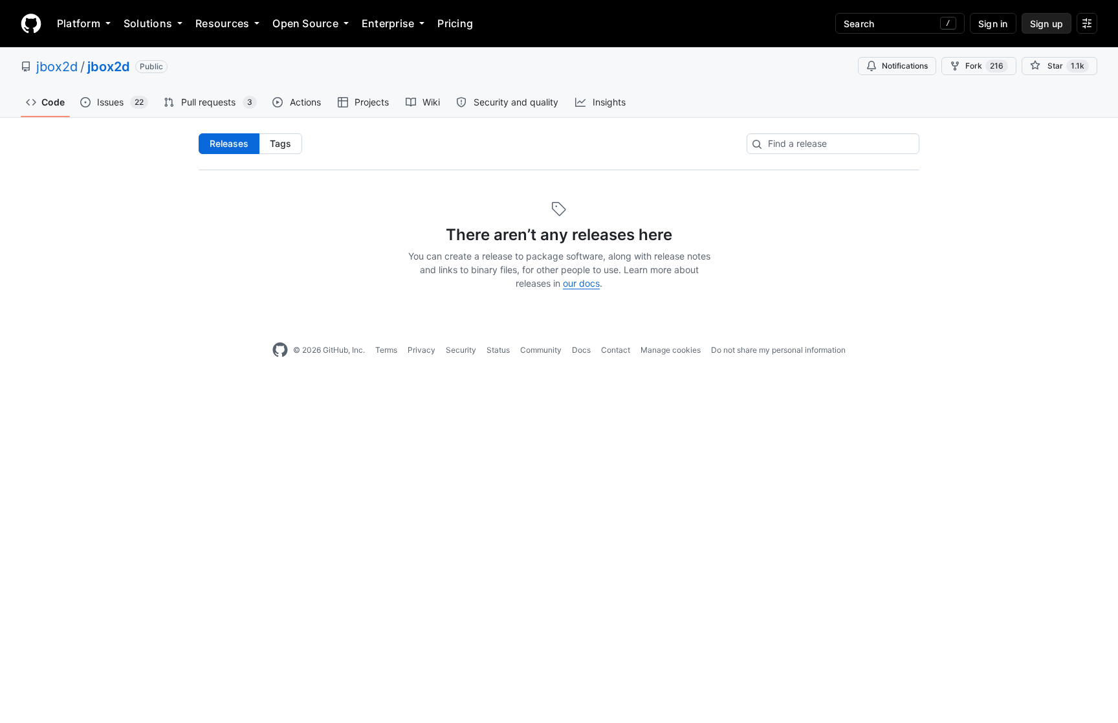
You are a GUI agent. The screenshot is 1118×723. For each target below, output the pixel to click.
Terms (386, 350)
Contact (615, 350)
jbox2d (57, 66)
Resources (222, 23)
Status (498, 350)
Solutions (148, 23)
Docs (581, 350)
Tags (280, 143)
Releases (229, 143)
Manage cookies (671, 350)
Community (541, 350)
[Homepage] (31, 23)
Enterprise (388, 23)
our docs (581, 283)
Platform (78, 23)
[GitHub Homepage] (280, 350)
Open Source (305, 23)
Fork (984, 66)
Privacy (421, 350)
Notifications (905, 66)
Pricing (455, 23)
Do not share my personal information (778, 350)
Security (461, 350)
